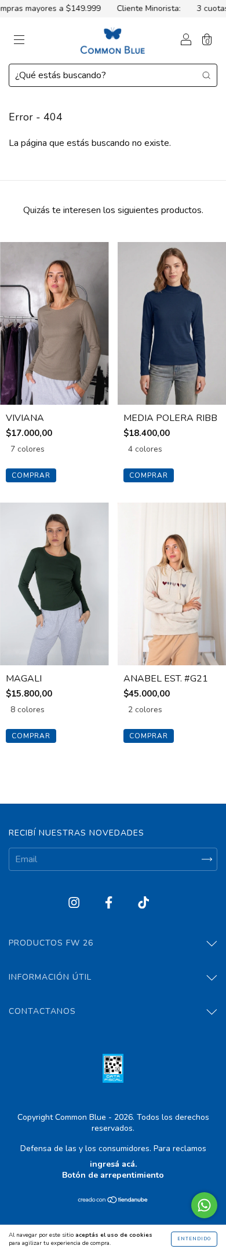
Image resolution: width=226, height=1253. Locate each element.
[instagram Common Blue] (75, 903)
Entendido (194, 1239)
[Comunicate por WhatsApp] (204, 1205)
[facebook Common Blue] (110, 903)
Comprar (31, 475)
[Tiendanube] (113, 1201)
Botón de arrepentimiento (113, 1175)
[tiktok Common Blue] (143, 903)
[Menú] (19, 41)
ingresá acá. (113, 1164)
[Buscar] (206, 74)
